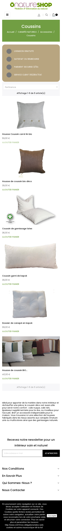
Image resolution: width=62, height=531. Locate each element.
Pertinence (31, 87)
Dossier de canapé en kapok (17, 323)
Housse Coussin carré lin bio (17, 134)
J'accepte (52, 516)
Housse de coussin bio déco (17, 181)
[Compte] (40, 15)
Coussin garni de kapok (14, 275)
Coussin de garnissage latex (17, 228)
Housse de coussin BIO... (14, 370)
